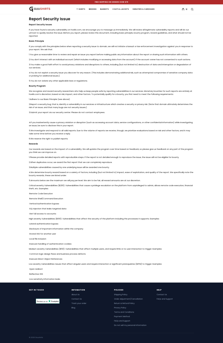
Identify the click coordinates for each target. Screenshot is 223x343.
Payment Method (122, 316)
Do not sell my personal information (130, 325)
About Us (75, 294)
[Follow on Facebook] (31, 295)
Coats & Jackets (120, 9)
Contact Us (76, 299)
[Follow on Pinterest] (45, 295)
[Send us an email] (40, 295)
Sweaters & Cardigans (144, 9)
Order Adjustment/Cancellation (128, 299)
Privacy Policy (120, 307)
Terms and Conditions (124, 312)
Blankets (104, 9)
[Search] (192, 9)
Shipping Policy (120, 294)
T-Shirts (81, 9)
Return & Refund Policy (124, 303)
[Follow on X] (36, 295)
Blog (73, 307)
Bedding (93, 9)
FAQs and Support (122, 321)
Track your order (78, 303)
